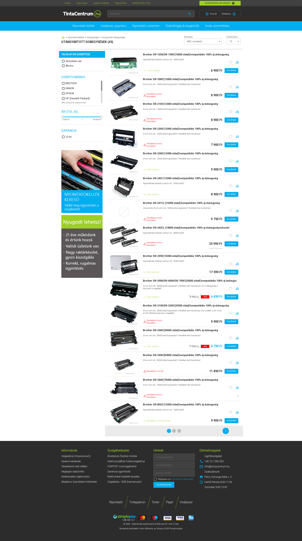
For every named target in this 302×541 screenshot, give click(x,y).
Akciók (67, 3)
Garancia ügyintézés (119, 471)
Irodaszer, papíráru (113, 26)
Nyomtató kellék (84, 26)
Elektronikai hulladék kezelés (123, 476)
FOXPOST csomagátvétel (121, 466)
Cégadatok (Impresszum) (75, 456)
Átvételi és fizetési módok (122, 456)
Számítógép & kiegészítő (182, 26)
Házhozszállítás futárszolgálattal (126, 461)
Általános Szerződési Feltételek (79, 481)
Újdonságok (81, 3)
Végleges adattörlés (72, 471)
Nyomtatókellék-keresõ (217, 3)
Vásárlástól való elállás (74, 466)
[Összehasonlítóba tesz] (237, 62)
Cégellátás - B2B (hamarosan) (124, 481)
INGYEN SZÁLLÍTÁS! (141, 3)
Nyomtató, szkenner (146, 26)
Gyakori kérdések (101, 3)
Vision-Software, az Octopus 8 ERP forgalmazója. (161, 528)
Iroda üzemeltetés (217, 26)
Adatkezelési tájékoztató (75, 476)
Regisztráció (120, 3)
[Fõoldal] (82, 13)
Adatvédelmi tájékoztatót (182, 479)
